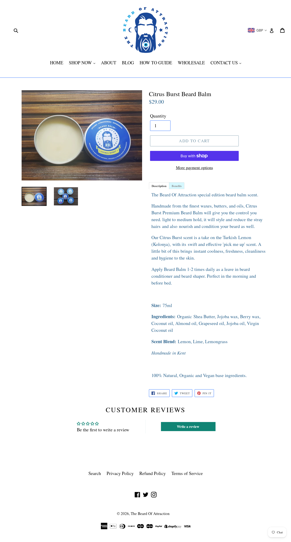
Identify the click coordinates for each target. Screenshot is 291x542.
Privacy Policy (120, 473)
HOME (56, 63)
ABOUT (108, 63)
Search (94, 473)
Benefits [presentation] (177, 186)
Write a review (188, 426)
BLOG (128, 63)
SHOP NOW (81, 63)
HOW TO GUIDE (156, 63)
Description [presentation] (159, 186)
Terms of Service (187, 473)
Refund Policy (152, 473)
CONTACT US (225, 63)
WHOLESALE (191, 63)
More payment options (194, 167)
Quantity (158, 116)
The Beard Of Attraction (150, 513)
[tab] (159, 185)
